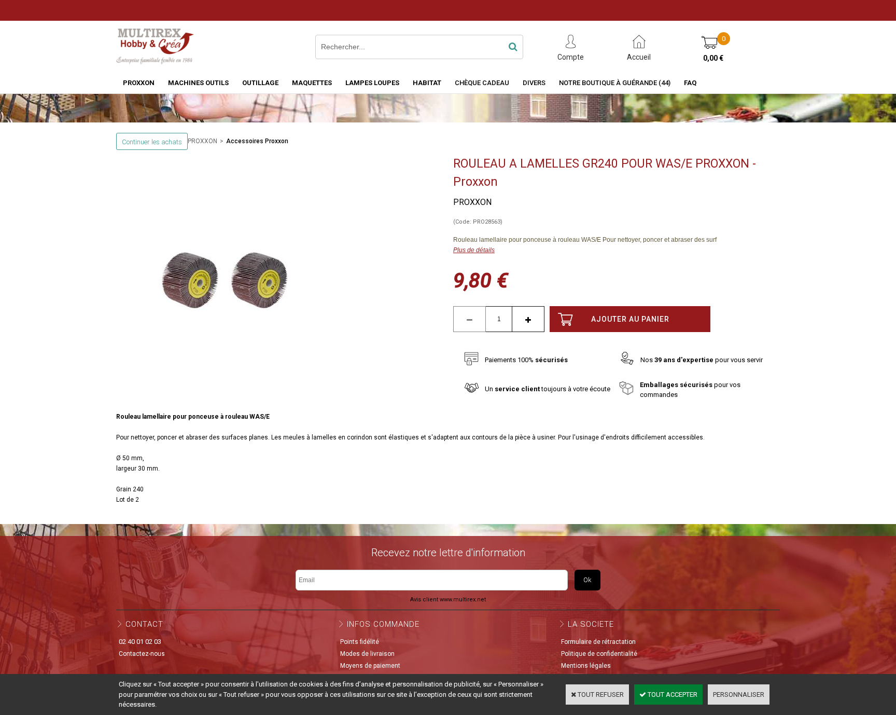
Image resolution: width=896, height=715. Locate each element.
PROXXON (139, 83)
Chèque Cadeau (482, 83)
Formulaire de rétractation (598, 641)
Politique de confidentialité (599, 653)
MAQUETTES (312, 83)
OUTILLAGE (260, 83)
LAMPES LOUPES (372, 83)
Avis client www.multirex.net (448, 599)
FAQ (690, 83)
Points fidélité (359, 641)
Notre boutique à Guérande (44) (614, 83)
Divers (534, 83)
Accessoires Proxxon (257, 141)
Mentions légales (586, 665)
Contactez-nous (142, 653)
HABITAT (427, 83)
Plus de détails (474, 250)
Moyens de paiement (370, 665)
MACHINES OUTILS (198, 83)
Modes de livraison (367, 653)
